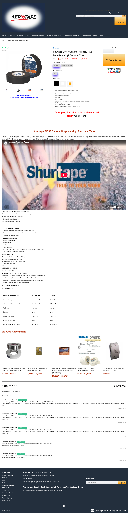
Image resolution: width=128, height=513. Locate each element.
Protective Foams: (72, 36)
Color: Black (56, 78)
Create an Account (121, 13)
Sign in (111, 13)
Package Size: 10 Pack (59, 62)
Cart (122, 22)
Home (3, 40)
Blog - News (5, 488)
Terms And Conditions (8, 493)
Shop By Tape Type (54, 36)
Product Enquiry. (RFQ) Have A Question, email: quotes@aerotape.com (24, 96)
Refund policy (6, 501)
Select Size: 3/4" (57, 70)
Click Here (80, 115)
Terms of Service (7, 498)
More (101, 36)
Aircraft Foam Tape (89, 36)
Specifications (38, 36)
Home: (4, 36)
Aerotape (8, 510)
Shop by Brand (23, 36)
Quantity (114, 48)
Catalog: (11, 36)
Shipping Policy (6, 495)
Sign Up (122, 482)
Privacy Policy (6, 490)
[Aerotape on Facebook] (64, 506)
